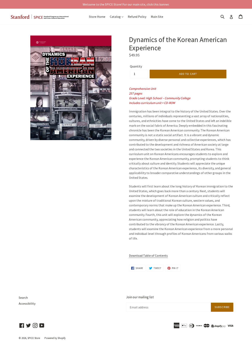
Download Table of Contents (148, 255)
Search (23, 298)
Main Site (157, 17)
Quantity (136, 66)
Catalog (115, 17)
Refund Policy (137, 17)
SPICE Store (34, 338)
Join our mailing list (140, 297)
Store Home (97, 17)
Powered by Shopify (55, 338)
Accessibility (27, 303)
